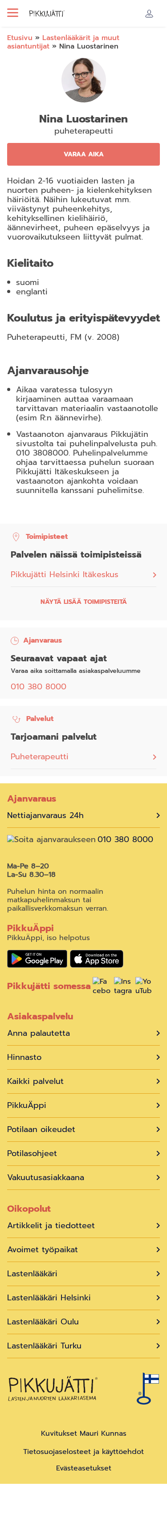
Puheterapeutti (40, 756)
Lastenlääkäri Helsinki (49, 1298)
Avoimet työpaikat (42, 1249)
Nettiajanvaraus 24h (45, 815)
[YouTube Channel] (144, 987)
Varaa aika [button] (84, 154)
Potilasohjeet (32, 1153)
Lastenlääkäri (32, 1274)
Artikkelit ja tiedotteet (51, 1225)
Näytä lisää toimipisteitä (84, 602)
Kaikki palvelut (35, 1081)
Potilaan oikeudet (41, 1129)
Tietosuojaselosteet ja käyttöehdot (83, 1451)
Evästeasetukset (83, 1468)
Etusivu (20, 38)
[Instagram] (123, 987)
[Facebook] (101, 987)
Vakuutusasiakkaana (45, 1177)
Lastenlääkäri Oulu (43, 1322)
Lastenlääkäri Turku (44, 1346)
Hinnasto (24, 1057)
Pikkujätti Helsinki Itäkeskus (64, 574)
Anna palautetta (38, 1033)
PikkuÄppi (26, 1105)
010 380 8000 (38, 686)
